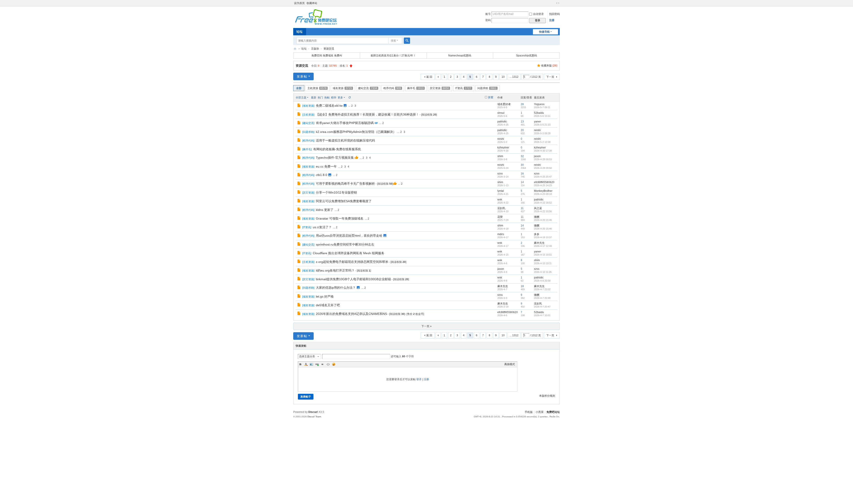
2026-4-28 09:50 (543, 168)
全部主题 (301, 97)
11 (522, 208)
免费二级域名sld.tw (329, 105)
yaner (537, 121)
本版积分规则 (547, 395)
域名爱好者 (504, 104)
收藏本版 (549, 65)
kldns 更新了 (324, 210)
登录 (419, 379)
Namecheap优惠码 (459, 55)
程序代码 (392, 88)
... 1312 (514, 76)
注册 (551, 20)
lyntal (500, 190)
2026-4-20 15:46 (543, 220)
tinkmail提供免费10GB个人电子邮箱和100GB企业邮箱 (353, 279)
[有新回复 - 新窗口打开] (299, 106)
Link (317, 364)
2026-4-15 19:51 (543, 254)
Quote (322, 364)
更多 (340, 97)
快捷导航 (544, 31)
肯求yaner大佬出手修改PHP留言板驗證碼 (345, 123)
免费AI (338, 55)
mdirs (500, 234)
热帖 (327, 97)
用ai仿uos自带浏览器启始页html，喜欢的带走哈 (349, 235)
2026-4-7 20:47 (542, 306)
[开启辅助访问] (553, 3)
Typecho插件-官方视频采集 (335, 157)
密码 (488, 20)
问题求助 (486, 88)
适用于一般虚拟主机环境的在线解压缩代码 (345, 140)
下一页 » (426, 326)
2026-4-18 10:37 (543, 237)
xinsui (500, 112)
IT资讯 (463, 88)
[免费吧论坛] (315, 23)
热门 (320, 97)
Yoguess (539, 104)
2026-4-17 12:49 (543, 246)
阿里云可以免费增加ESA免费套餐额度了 (344, 201)
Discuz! (313, 412)
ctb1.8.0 (321, 175)
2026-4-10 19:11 (543, 263)
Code (328, 364)
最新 (313, 97)
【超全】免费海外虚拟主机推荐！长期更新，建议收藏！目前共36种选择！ (367, 114)
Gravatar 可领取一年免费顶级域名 (339, 218)
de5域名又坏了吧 (328, 305)
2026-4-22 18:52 (543, 202)
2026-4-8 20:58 (542, 280)
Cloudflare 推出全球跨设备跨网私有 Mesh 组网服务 (348, 253)
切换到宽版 (558, 3)
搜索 (393, 40)
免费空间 (316, 55)
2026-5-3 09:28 (542, 133)
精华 (333, 97)
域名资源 (342, 88)
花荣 (500, 216)
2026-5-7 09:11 (542, 107)
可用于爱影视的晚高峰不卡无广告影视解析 (345, 183)
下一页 (550, 76)
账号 (488, 14)
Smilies (333, 364)
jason (537, 156)
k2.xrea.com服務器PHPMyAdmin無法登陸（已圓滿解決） (356, 132)
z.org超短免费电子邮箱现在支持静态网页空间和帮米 (352, 262)
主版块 (315, 48)
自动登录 (538, 14)
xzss (500, 173)
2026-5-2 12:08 (542, 142)
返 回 (429, 76)
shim (500, 156)
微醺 (536, 216)
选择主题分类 (307, 356)
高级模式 (509, 364)
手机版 (529, 412)
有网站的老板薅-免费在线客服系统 (337, 149)
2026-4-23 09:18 (543, 194)
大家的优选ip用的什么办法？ (336, 287)
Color (306, 364)
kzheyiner (503, 147)
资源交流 (328, 48)
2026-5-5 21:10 (542, 124)
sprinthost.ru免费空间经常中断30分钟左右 (345, 244)
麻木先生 (539, 242)
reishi (537, 130)
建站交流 (367, 88)
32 (522, 156)
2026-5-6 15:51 (542, 116)
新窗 (490, 97)
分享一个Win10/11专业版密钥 (336, 192)
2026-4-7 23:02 (542, 289)
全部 (298, 88)
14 (522, 182)
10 (503, 76)
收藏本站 (312, 3)
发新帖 (302, 76)
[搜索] (407, 41)
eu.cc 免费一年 (326, 166)
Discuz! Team (314, 416)
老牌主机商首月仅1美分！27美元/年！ (393, 55)
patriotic (502, 121)
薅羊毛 (415, 88)
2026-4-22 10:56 (543, 211)
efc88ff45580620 (544, 182)
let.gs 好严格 (325, 296)
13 (522, 121)
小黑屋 (540, 412)
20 (522, 130)
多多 (536, 234)
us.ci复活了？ (322, 227)
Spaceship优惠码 (526, 55)
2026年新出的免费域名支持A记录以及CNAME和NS (351, 314)
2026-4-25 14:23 (543, 185)
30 (522, 164)
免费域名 (328, 55)
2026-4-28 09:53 (543, 159)
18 (522, 286)
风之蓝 (538, 208)
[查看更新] (349, 97)
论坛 (299, 31)
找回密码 (554, 14)
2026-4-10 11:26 (543, 272)
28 (522, 104)
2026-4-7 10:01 (542, 315)
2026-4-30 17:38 (543, 150)
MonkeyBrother (543, 190)
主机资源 (317, 88)
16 (522, 173)
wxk (499, 199)
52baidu (539, 112)
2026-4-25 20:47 (543, 176)
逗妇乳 (501, 208)
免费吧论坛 (295, 49)
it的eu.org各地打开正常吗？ (335, 270)
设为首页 (299, 3)
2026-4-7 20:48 (542, 298)
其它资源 (439, 88)
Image (311, 364)
